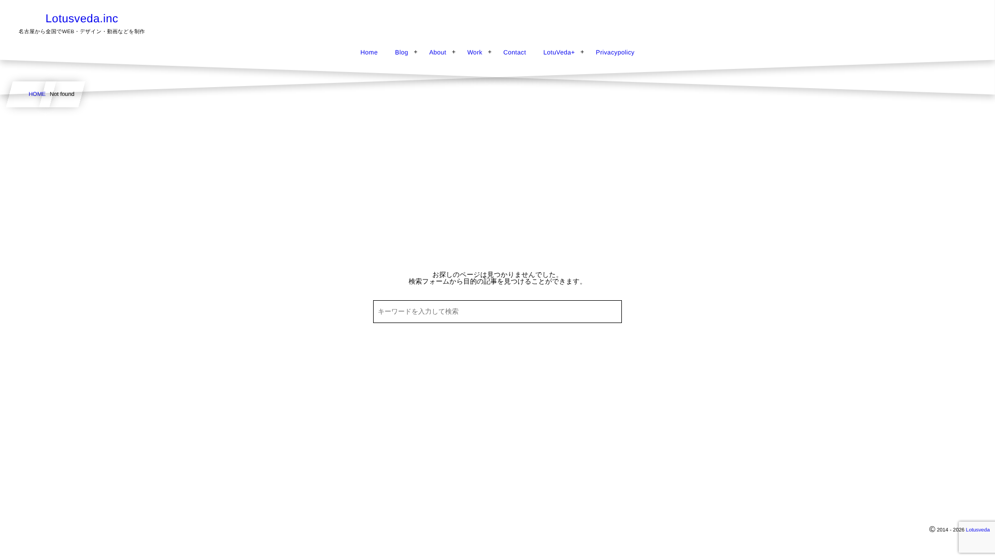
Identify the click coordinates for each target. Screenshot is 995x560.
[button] (968, 14)
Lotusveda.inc (82, 18)
